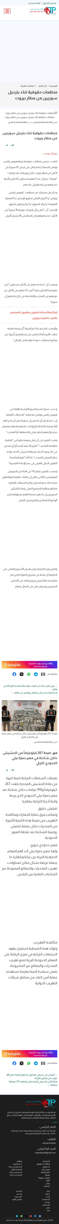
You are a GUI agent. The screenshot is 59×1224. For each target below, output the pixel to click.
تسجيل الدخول (49, 3)
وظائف (19, 1161)
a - (6, 145)
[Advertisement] (29, 51)
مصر (48, 1208)
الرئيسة (19, 1191)
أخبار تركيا (46, 1161)
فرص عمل (46, 1169)
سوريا (47, 1194)
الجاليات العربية (27, 86)
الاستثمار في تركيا (15, 1167)
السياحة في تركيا (16, 1172)
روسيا (47, 1202)
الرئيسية (53, 86)
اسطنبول (46, 1167)
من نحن (19, 1194)
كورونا (47, 1175)
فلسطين (46, 1205)
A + (12, 145)
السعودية (46, 1199)
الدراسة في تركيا (16, 1175)
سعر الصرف (17, 1164)
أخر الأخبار (42, 86)
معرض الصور (17, 1199)
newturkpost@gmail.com (45, 1153)
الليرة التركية (45, 1172)
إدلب (48, 1197)
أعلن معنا (18, 1197)
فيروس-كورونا (44, 1178)
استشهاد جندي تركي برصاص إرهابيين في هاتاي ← (34, 692)
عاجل (48, 1183)
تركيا (48, 1191)
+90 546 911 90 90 (49, 1143)
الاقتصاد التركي (16, 1169)
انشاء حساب (34, 3)
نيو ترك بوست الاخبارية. (14, 1220)
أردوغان (47, 1186)
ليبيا (48, 1210)
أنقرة (48, 1180)
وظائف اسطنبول (43, 1164)
